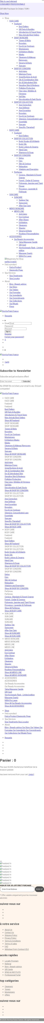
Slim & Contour (25, 164)
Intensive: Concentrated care (30, 119)
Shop (7, 711)
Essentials (23, 122)
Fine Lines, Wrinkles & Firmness (17, 482)
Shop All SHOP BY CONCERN (16, 490)
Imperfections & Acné (28, 77)
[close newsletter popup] (43, 0)
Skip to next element (8, 1)
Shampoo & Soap (26, 152)
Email (7, 323)
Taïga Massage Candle (28, 242)
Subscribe (26, 381)
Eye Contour (24, 217)
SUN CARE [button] (13, 194)
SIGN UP (39, 889)
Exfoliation (23, 222)
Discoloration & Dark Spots (30, 99)
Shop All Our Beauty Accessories (18, 703)
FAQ (6, 946)
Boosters (22, 43)
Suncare (22, 66)
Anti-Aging (23, 71)
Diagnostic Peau (16, 270)
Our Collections (15, 301)
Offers (7, 995)
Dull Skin (22, 96)
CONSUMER (5, 4)
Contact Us (9, 932)
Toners (7, 989)
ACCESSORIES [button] (15, 236)
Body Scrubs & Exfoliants (29, 141)
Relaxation (23, 166)
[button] (7, 18)
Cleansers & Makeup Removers (18, 446)
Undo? (31, 774)
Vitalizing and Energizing (28, 169)
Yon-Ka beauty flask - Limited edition (20, 695)
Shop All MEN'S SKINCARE (16, 675)
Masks (21, 54)
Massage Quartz (25, 253)
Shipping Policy (11, 935)
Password (9, 326)
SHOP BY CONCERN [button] (22, 68)
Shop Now (4, 13)
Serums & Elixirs (25, 63)
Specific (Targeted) (27, 127)
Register (8, 334)
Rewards (8, 316)
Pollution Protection (27, 88)
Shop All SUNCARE (12, 633)
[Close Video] (1, 861)
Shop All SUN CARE (13, 636)
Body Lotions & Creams (28, 147)
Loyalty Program (11, 961)
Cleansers (23, 225)
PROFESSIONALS (17, 4)
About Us (8, 930)
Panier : (8, 760)
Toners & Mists (25, 40)
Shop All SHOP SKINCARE (15, 454)
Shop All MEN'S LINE (13, 672)
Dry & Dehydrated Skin (28, 82)
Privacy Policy (10, 938)
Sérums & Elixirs (25, 231)
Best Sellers (24, 26)
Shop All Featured (12, 420)
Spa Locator (14, 278)
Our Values (13, 290)
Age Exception (25, 110)
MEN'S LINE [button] (19, 211)
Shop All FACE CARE (13, 527)
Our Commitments (16, 298)
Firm (20, 161)
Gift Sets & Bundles (26, 29)
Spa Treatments (16, 276)
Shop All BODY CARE (13, 611)
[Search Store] (24, 320)
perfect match (10, 262)
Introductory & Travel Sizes (30, 32)
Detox (21, 158)
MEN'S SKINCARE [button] (16, 208)
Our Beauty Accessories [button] (24, 239)
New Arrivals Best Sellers (29, 35)
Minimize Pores (25, 74)
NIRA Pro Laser (25, 256)
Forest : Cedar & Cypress (29, 180)
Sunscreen (23, 203)
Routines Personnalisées (29, 234)
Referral (8, 964)
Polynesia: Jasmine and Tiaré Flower (20, 602)
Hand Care (23, 150)
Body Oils (23, 144)
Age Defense (24, 108)
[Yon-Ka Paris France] (9, 311)
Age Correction (25, 105)
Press (11, 306)
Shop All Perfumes (12, 608)
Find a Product (15, 267)
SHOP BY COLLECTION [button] (23, 102)
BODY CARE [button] (14, 130)
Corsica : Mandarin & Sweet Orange (19, 597)
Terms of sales (11, 944)
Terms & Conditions (13, 941)
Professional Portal (12, 975)
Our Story (13, 287)
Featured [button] (17, 24)
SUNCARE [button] (18, 197)
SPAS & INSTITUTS (13, 972)
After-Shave (24, 220)
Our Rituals (13, 304)
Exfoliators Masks (26, 52)
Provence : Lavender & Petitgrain (18, 605)
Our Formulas (14, 292)
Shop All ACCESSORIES (14, 706)
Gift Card (22, 245)
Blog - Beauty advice (17, 284)
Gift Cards (9, 969)
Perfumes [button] (18, 172)
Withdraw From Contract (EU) (17, 949)
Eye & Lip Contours (26, 46)
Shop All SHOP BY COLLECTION (18, 524)
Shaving (22, 228)
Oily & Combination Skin (28, 80)
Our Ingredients (15, 295)
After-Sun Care (25, 206)
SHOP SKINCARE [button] (21, 38)
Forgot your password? (14, 337)
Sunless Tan (24, 200)
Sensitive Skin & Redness (29, 85)
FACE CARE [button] (14, 21)
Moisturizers (24, 49)
